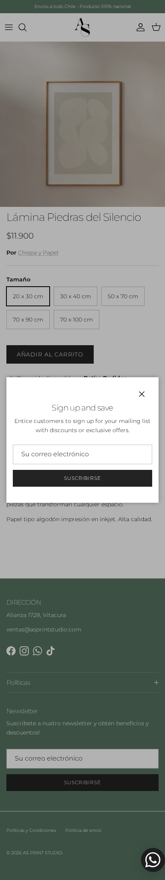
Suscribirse (82, 478)
